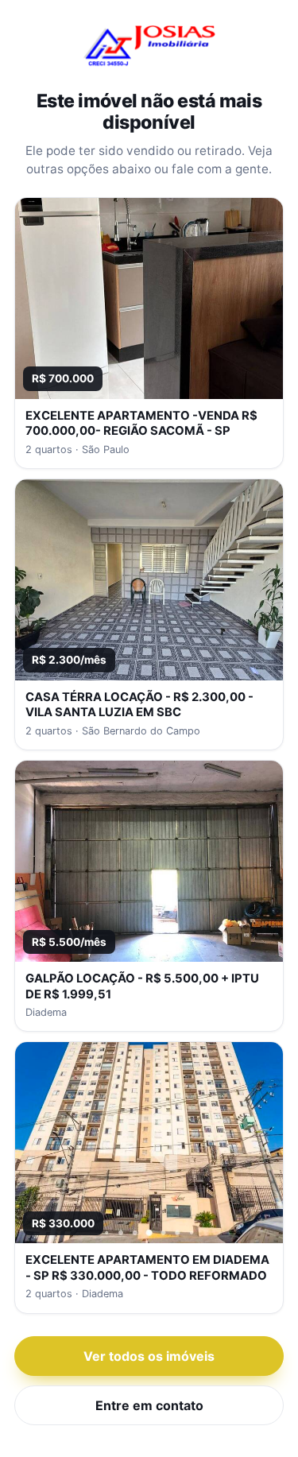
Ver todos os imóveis (149, 1356)
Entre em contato (149, 1405)
